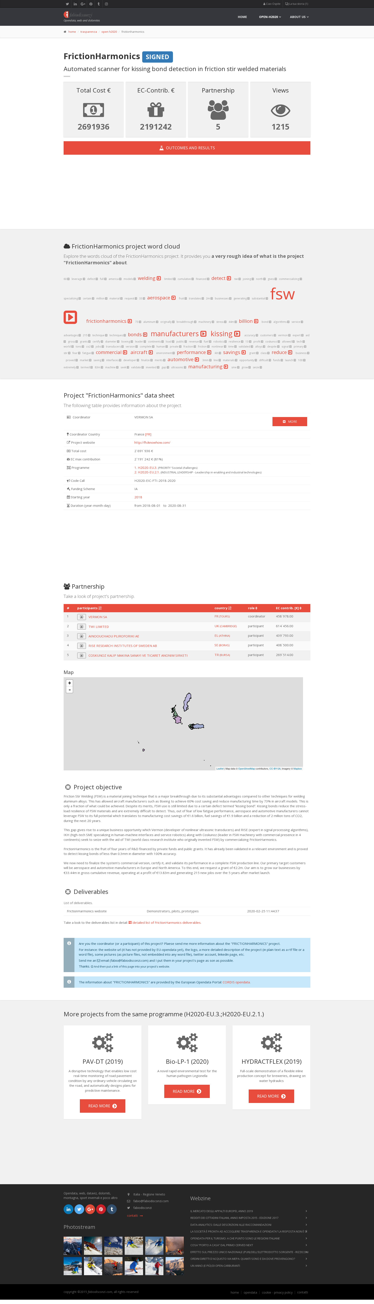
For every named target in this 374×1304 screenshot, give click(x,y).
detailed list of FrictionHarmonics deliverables (166, 922)
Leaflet (220, 768)
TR (222, 655)
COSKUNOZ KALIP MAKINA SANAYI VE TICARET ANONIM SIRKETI (138, 655)
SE (221, 645)
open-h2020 (268, 17)
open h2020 (109, 32)
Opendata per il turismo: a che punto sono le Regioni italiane (235, 1238)
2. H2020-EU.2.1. (147, 472)
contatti (302, 1292)
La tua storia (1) (298, 4)
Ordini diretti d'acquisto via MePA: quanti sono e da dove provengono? (242, 1259)
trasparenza (89, 32)
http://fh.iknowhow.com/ (152, 442)
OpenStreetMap (246, 768)
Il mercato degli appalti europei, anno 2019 (221, 1211)
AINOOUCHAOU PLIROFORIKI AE (114, 636)
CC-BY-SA (274, 768)
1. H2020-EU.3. (145, 467)
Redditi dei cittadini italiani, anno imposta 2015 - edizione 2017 (234, 1218)
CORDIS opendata (236, 982)
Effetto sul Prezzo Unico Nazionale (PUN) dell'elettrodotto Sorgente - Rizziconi (249, 1252)
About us (298, 17)
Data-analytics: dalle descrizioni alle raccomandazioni (230, 1225)
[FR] (148, 434)
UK (225, 626)
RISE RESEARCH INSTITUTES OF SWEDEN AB (123, 645)
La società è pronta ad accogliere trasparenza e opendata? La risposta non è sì (248, 1231)
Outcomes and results (189, 147)
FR (222, 616)
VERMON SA (98, 617)
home (242, 17)
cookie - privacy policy (277, 1292)
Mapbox (297, 768)
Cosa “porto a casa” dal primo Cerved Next (221, 1245)
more (291, 421)
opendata (250, 1292)
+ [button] (69, 683)
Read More (100, 1105)
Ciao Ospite (272, 4)
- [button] (69, 690)
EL (222, 635)
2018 (138, 497)
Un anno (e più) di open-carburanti (215, 1266)
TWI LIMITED (99, 626)
